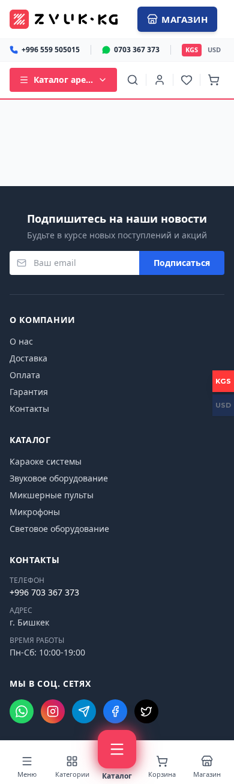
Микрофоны (35, 511)
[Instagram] (53, 711)
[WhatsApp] (22, 711)
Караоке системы (46, 461)
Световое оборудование (59, 528)
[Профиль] (159, 80)
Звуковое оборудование (59, 478)
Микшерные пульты (52, 495)
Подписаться (182, 262)
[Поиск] (132, 80)
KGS (191, 49)
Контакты (29, 408)
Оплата (25, 375)
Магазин (184, 19)
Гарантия (29, 391)
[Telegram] (84, 711)
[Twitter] (146, 711)
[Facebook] (115, 711)
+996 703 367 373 (44, 592)
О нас (21, 341)
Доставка (28, 358)
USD (214, 49)
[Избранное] (186, 80)
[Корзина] (213, 80)
